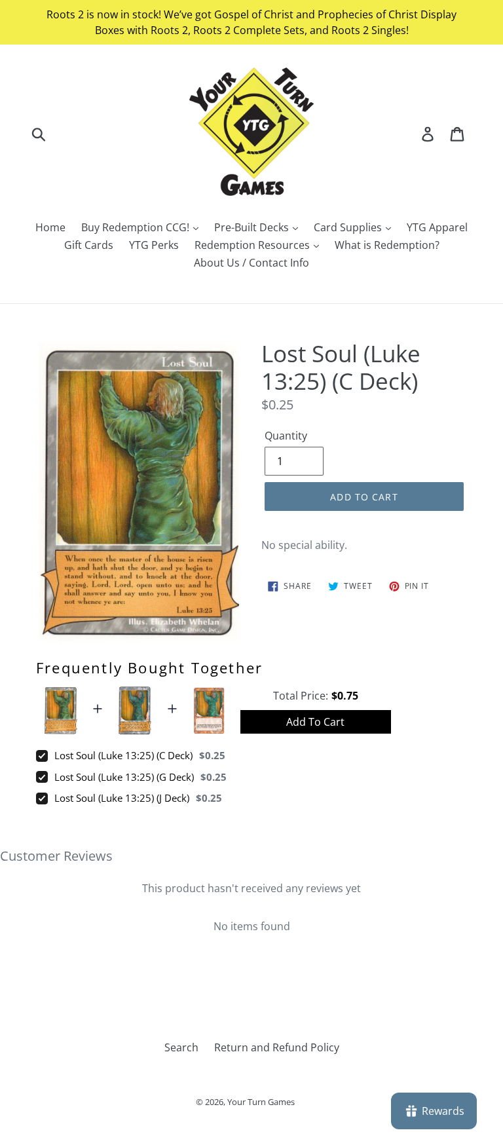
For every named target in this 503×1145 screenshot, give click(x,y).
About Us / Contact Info (251, 262)
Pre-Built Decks (252, 227)
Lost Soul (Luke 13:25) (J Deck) (121, 797)
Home (50, 227)
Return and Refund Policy (276, 1047)
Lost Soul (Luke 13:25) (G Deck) (124, 776)
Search (181, 1047)
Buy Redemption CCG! (136, 227)
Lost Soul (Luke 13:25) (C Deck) (123, 755)
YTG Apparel (437, 227)
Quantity (286, 435)
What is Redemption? (387, 245)
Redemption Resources (253, 245)
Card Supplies (349, 227)
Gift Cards (88, 245)
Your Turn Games (261, 1102)
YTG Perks (154, 245)
